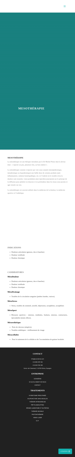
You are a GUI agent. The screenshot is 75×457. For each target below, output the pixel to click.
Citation (64, 451)
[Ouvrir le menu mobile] (65, 6)
